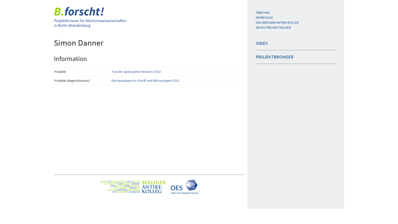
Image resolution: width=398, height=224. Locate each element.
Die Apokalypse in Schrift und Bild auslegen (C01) (146, 80)
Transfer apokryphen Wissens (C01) (136, 71)
